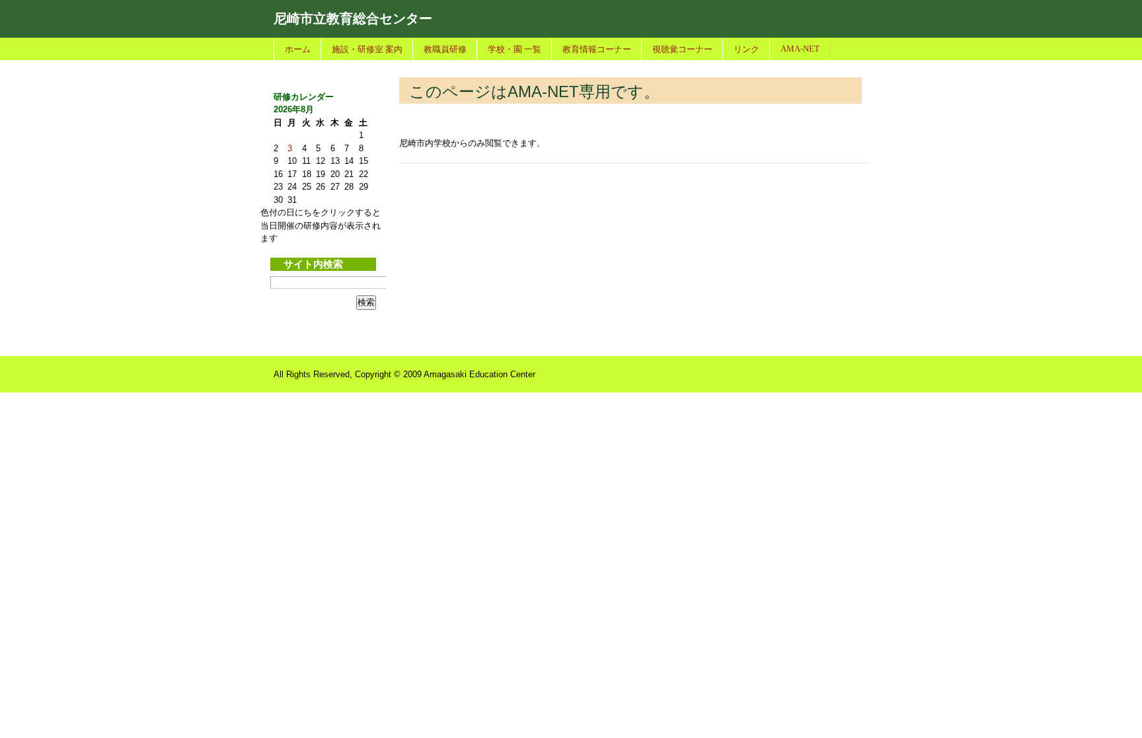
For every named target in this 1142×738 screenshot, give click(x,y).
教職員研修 (445, 49)
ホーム (298, 49)
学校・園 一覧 (514, 49)
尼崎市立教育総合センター (353, 18)
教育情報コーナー (596, 49)
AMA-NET (799, 49)
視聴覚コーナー (682, 49)
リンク (746, 49)
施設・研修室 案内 (367, 49)
